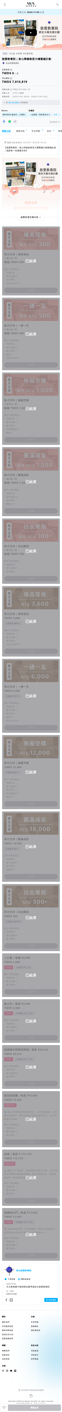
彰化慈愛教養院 (12, 63)
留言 (50, 130)
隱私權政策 (35, 1330)
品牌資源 (6, 1359)
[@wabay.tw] (3, 1371)
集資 (5, 53)
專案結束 (34, 1408)
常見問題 (37, 130)
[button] (4, 4)
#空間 (19, 53)
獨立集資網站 (14, 102)
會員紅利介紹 (7, 1334)
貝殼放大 (34, 1355)
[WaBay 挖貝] (11, 1371)
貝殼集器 (34, 1350)
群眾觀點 (34, 1359)
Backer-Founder (31, 1401)
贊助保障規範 (7, 1330)
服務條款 (34, 1326)
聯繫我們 (6, 1350)
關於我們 (6, 1322)
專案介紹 (6, 131)
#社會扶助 (28, 53)
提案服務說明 (7, 1338)
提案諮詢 (6, 1355)
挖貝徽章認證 (7, 1326)
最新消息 (21, 130)
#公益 (12, 53)
